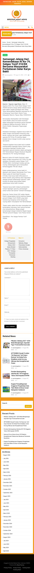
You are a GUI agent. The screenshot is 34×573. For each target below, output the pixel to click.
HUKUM (14, 1)
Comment (7, 277)
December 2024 (7, 523)
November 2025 (7, 486)
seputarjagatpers (8, 75)
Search (4, 403)
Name (6, 298)
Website (6, 312)
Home (4, 42)
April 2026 (6, 468)
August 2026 (6, 455)
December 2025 (7, 482)
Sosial (8, 42)
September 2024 (7, 534)
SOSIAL (24, 1)
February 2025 (7, 516)
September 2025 (7, 492)
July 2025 (5, 499)
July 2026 (5, 458)
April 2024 (6, 551)
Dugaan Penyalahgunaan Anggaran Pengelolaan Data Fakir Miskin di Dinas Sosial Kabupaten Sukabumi (16, 443)
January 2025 (7, 520)
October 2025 (7, 489)
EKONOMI (29, 1)
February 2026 (7, 475)
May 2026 (6, 465)
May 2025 (6, 506)
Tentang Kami (26, 567)
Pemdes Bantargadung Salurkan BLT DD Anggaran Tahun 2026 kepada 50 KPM (20, 373)
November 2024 (7, 527)
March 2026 (6, 472)
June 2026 (6, 462)
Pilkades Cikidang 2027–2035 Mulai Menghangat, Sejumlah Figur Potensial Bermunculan (20, 343)
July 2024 (5, 540)
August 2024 (6, 537)
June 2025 (6, 503)
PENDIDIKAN (17, 3)
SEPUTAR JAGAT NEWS (17, 19)
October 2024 (7, 530)
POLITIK (19, 1)
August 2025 (6, 496)
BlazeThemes (20, 565)
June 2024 (6, 544)
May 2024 (6, 547)
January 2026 (7, 479)
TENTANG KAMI (7, 1)
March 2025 (6, 513)
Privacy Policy (8, 567)
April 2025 (6, 510)
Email (6, 305)
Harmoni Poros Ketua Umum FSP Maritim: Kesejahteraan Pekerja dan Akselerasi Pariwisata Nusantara (17, 436)
